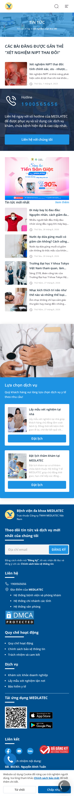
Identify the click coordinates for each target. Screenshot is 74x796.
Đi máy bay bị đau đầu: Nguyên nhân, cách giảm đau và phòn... (48, 214)
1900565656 (18, 584)
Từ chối (20, 789)
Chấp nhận (54, 789)
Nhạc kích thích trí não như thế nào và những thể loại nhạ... (48, 294)
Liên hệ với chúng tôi (37, 139)
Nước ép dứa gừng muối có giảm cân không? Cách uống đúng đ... (48, 241)
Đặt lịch (37, 438)
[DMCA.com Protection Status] (20, 617)
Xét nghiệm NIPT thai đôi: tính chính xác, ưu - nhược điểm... (47, 69)
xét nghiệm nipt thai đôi (45, 28)
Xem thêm (62, 202)
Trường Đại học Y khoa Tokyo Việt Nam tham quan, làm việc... (49, 268)
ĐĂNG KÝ (59, 549)
